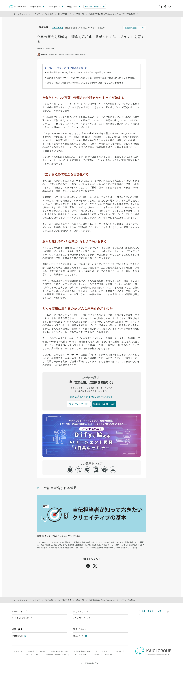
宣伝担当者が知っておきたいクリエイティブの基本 (112, 14)
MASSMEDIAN (17, 636)
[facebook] (70, 470)
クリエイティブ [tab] (54, 6)
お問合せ (98, 654)
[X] (95, 565)
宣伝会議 (49, 14)
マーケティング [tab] (36, 6)
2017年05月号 (64, 14)
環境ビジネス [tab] (72, 6)
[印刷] (104, 470)
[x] (79, 470)
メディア (36, 14)
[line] (87, 470)
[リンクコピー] (113, 470)
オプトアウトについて (34, 654)
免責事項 (44, 651)
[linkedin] (96, 470)
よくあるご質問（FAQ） (81, 654)
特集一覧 (80, 14)
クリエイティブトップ (81, 618)
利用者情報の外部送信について (57, 654)
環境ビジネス (78, 636)
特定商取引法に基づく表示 (61, 651)
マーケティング (20, 14)
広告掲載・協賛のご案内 (83, 651)
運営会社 (32, 651)
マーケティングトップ (20, 618)
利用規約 (120, 651)
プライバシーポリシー (104, 651)
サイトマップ (109, 654)
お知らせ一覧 (19, 651)
